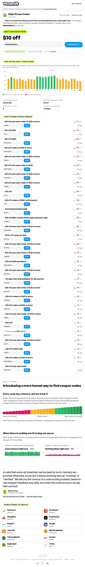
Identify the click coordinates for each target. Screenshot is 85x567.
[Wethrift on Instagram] (42, 563)
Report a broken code (55, 559)
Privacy (66, 559)
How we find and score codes (14, 496)
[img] (42, 81)
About (13, 559)
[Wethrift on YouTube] (47, 563)
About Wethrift (77, 3)
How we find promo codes (39, 559)
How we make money (50, 9)
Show (27, 125)
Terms (72, 559)
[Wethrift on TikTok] (37, 563)
